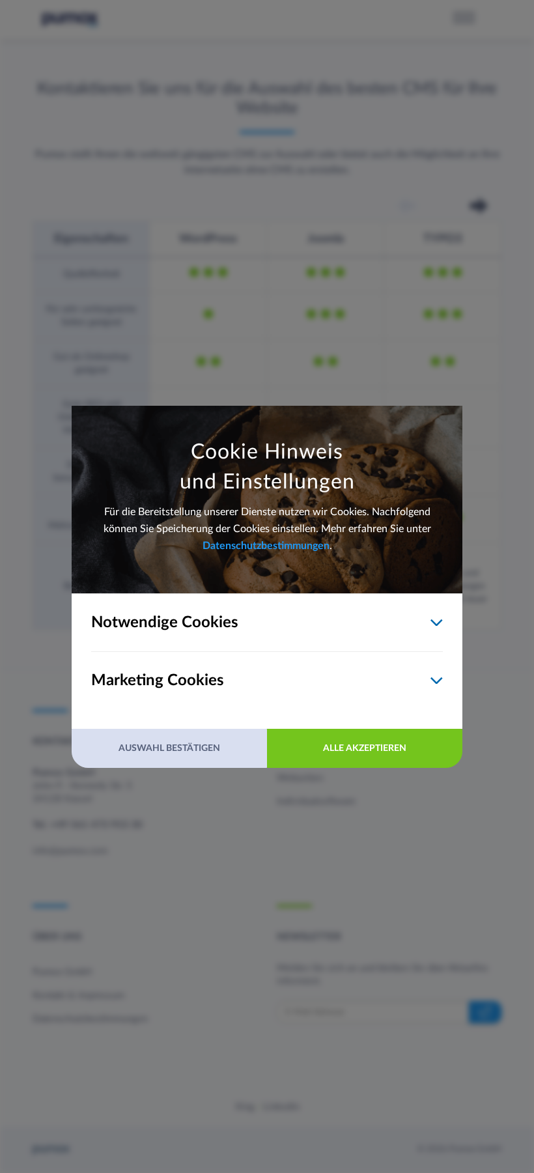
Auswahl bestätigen (169, 748)
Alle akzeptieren (364, 748)
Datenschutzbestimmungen (266, 546)
